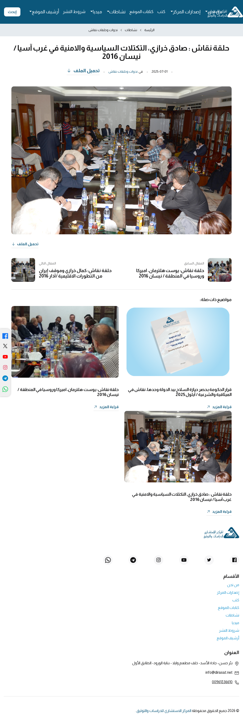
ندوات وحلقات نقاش (103, 30)
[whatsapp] (5, 390)
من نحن (215, 11)
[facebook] (5, 335)
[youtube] (5, 357)
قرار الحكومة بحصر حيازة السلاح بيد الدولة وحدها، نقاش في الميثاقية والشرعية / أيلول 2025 (180, 392)
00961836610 (222, 682)
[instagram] (5, 368)
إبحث (12, 12)
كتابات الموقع (141, 11)
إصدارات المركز (186, 11)
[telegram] (5, 379)
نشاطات (117, 11)
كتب (161, 11)
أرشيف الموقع (45, 11)
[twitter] (5, 346)
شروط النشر (74, 11)
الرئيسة (149, 30)
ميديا (97, 11)
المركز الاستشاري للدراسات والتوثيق (163, 711)
